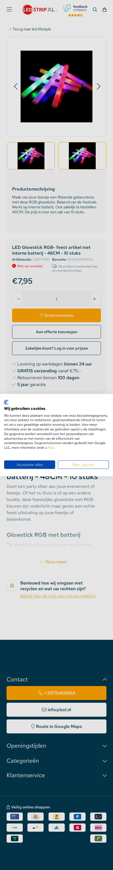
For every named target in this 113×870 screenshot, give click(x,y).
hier (50, 447)
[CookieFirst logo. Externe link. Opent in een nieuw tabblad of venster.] (6, 402)
